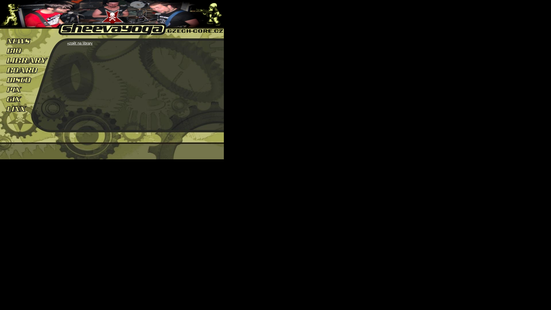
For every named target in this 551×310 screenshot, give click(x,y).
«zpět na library (80, 43)
